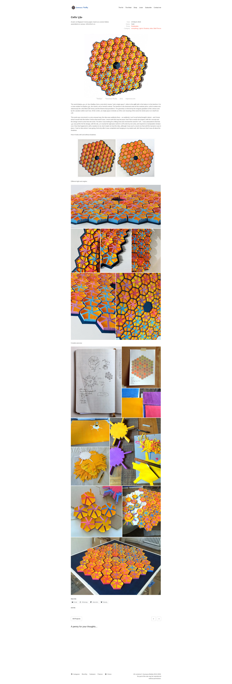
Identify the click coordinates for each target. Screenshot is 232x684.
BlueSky (84, 674)
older (151, 28)
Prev (155, 619)
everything (134, 28)
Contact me (157, 7)
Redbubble (134, 26)
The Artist (128, 7)
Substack (92, 674)
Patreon (100, 674)
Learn (141, 7)
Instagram (76, 674)
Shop (135, 7)
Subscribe (148, 7)
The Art (121, 7)
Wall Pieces (157, 28)
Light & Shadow (144, 28)
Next (160, 619)
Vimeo (109, 674)
